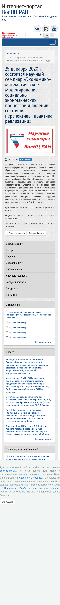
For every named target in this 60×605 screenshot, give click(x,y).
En (56, 35)
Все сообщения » (44, 342)
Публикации (13, 269)
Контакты (11, 294)
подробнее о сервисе (30, 478)
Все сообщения (36, 233)
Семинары (26, 159)
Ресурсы (11, 288)
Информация (14, 243)
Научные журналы (17, 275)
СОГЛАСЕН (7, 501)
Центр (9, 250)
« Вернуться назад (16, 233)
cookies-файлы (8, 471)
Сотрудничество (15, 282)
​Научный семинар (18, 322)
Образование (14, 263)
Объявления (13, 53)
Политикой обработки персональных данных (31, 488)
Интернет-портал (22, 9)
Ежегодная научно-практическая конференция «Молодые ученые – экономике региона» (28, 315)
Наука (10, 256)
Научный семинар (18, 332)
